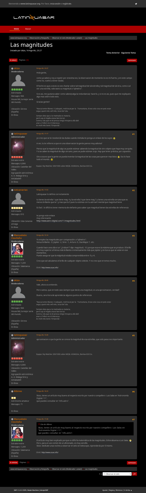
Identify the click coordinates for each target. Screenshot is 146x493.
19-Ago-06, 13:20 (42, 335)
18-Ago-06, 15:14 (42, 235)
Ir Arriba (13, 462)
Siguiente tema (128, 53)
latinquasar (20, 133)
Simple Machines (33, 490)
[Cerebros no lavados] (12, 105)
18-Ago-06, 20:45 (42, 280)
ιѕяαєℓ (78, 38)
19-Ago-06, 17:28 (42, 419)
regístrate (66, 3)
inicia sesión (55, 3)
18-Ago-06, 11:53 (42, 190)
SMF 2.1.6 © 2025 (20, 490)
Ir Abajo (13, 60)
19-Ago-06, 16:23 (42, 391)
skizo (17, 68)
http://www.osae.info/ (49, 267)
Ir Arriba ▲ (128, 490)
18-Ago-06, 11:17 (42, 133)
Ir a (100, 474)
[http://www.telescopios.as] (12, 217)
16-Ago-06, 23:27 (42, 68)
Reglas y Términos (115, 490)
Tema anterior (113, 53)
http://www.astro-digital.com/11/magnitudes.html (58, 221)
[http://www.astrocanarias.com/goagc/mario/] (12, 407)
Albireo (18, 391)
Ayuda (105, 490)
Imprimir (132, 60)
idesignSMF (44, 490)
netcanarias (21, 189)
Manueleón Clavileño (19, 237)
